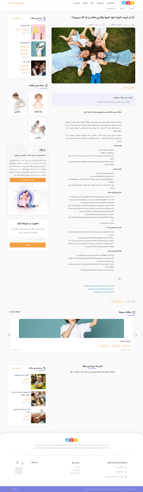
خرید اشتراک (100, 3)
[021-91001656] (126, 467)
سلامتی (122, 8)
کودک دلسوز (26, 62)
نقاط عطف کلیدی (24, 54)
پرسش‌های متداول (75, 470)
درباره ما (85, 3)
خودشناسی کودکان (25, 43)
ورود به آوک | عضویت (15, 3)
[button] (8, 335)
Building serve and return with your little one (99, 286)
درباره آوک (77, 467)
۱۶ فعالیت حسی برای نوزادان (22, 375)
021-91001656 (119, 467)
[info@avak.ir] (126, 472)
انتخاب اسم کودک (25, 26)
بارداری (131, 8)
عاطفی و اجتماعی (128, 88)
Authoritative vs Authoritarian (104, 292)
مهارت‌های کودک (110, 8)
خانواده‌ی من (25, 30)
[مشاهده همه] (11, 18)
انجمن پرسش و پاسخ (75, 473)
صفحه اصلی (110, 3)
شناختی (26, 379)
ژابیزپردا (9, 489)
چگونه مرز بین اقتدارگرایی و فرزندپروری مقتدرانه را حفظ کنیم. (113, 102)
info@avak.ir (119, 472)
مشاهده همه (16, 18)
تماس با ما (77, 3)
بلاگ (92, 3)
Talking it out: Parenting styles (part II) (101, 289)
